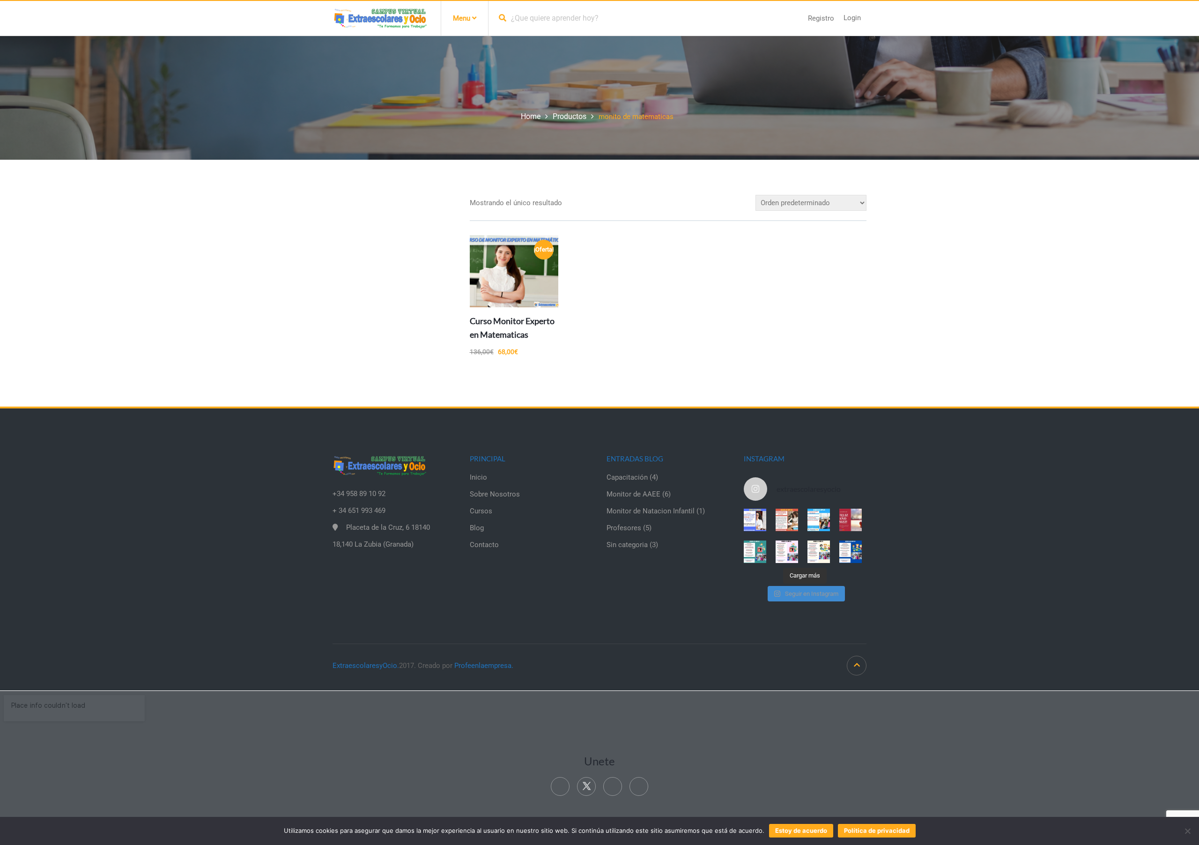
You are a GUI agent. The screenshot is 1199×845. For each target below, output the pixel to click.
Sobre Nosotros (495, 494)
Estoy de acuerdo (801, 830)
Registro (821, 18)
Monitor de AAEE (633, 494)
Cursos (481, 511)
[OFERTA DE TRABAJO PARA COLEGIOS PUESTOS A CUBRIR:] (755, 552)
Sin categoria (627, 545)
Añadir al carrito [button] (535, 287)
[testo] (787, 520)
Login (852, 18)
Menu (462, 18)
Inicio (478, 477)
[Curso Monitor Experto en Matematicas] (514, 271)
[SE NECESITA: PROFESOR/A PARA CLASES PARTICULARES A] (755, 520)
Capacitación (627, 477)
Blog (477, 528)
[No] (1187, 831)
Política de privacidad (877, 830)
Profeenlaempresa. (483, 665)
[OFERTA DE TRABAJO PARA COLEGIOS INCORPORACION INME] (818, 520)
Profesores (624, 528)
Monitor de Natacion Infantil (651, 511)
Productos (569, 116)
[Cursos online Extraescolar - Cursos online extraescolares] (380, 18)
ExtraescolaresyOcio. (366, 665)
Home (530, 116)
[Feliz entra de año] (850, 520)
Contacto (484, 545)
